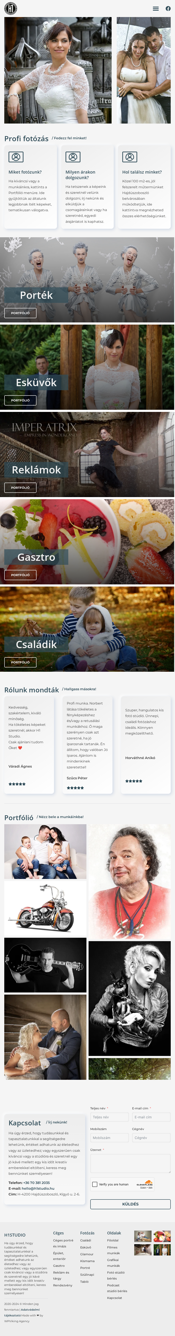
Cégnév (138, 1129)
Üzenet (95, 1150)
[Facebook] (168, 8)
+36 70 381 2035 (36, 1183)
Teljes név (97, 1108)
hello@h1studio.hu (38, 1188)
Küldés (130, 1204)
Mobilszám (98, 1129)
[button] (155, 8)
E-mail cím (140, 1108)
